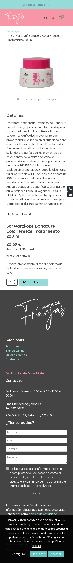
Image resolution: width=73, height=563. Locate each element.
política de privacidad (43, 514)
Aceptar (56, 554)
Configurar (19, 554)
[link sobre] (36, 316)
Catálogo (12, 31)
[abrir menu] (67, 17)
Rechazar (38, 554)
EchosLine (12, 346)
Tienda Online (15, 350)
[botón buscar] (46, 17)
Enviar (36, 493)
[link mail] (70, 194)
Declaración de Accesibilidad (26, 373)
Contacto (12, 359)
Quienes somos (16, 355)
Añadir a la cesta (34, 282)
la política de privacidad (43, 477)
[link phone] (70, 189)
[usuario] (53, 17)
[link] (14, 18)
